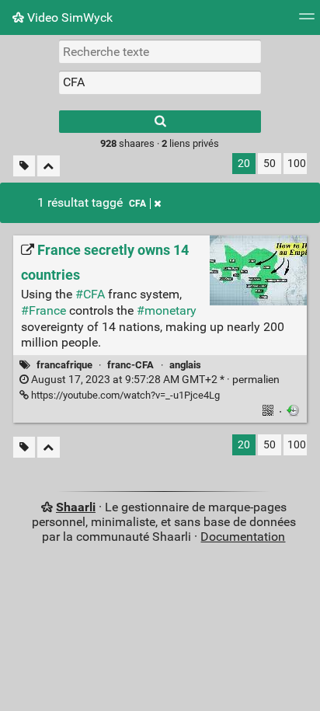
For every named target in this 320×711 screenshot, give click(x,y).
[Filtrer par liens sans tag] (24, 165)
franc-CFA (130, 365)
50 (269, 163)
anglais (185, 365)
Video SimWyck (68, 17)
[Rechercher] (160, 121)
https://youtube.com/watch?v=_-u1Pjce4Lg (124, 395)
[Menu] (307, 21)
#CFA (90, 294)
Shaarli (76, 507)
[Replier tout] (48, 165)
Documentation (242, 536)
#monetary (167, 310)
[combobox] (160, 82)
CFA (137, 203)
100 (296, 163)
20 (244, 163)
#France (43, 310)
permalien (154, 379)
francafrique (64, 365)
